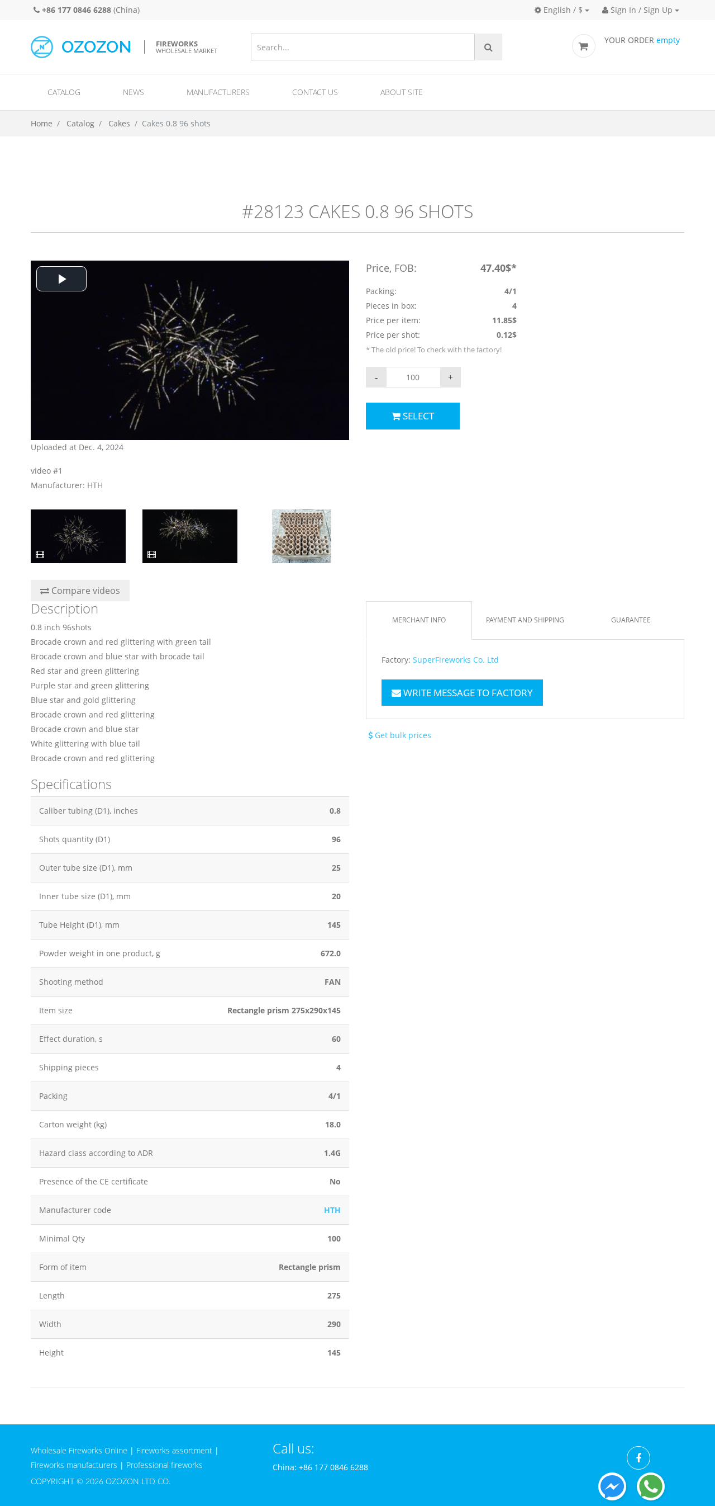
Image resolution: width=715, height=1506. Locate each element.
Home (42, 123)
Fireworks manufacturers (74, 1465)
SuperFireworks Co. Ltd (456, 660)
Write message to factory (467, 692)
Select (417, 415)
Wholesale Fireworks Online (79, 1450)
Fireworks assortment (174, 1450)
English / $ (562, 9)
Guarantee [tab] (631, 620)
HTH (332, 1210)
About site (401, 92)
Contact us (315, 92)
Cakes (119, 123)
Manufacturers (218, 92)
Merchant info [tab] (419, 620)
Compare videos (84, 590)
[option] (190, 377)
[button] (61, 278)
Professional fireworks (164, 1465)
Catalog (63, 92)
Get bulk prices (402, 735)
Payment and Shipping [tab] (525, 620)
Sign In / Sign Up (640, 9)
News (133, 92)
